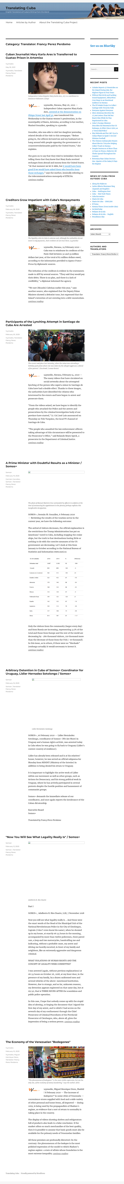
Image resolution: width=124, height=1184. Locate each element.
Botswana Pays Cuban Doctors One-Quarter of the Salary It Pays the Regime (104, 161)
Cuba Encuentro (98, 196)
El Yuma (95, 204)
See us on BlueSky (102, 46)
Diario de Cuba (97, 199)
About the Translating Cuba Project (58, 22)
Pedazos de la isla (98, 212)
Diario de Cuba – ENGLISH (102, 202)
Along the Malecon (99, 184)
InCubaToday (97, 209)
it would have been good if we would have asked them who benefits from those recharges (54, 169)
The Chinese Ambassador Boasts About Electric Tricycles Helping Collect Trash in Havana (104, 143)
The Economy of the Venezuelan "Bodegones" (38, 1042)
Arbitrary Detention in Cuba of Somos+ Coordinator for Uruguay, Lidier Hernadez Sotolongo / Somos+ (44, 672)
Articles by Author (26, 22)
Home (9, 22)
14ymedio (9, 64)
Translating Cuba (21, 8)
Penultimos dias (98, 217)
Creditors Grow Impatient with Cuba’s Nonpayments (43, 200)
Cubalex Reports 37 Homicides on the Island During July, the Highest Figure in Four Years (105, 90)
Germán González (13, 479)
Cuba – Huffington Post (101, 191)
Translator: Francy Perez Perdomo (14, 73)
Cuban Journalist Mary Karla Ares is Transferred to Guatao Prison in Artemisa (41, 56)
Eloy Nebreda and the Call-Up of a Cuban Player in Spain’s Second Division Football (105, 135)
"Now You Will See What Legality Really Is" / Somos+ (43, 837)
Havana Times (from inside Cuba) (105, 207)
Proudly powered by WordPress (33, 1173)
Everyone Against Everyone (102, 110)
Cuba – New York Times (101, 194)
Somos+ (9, 472)
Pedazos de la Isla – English (102, 214)
